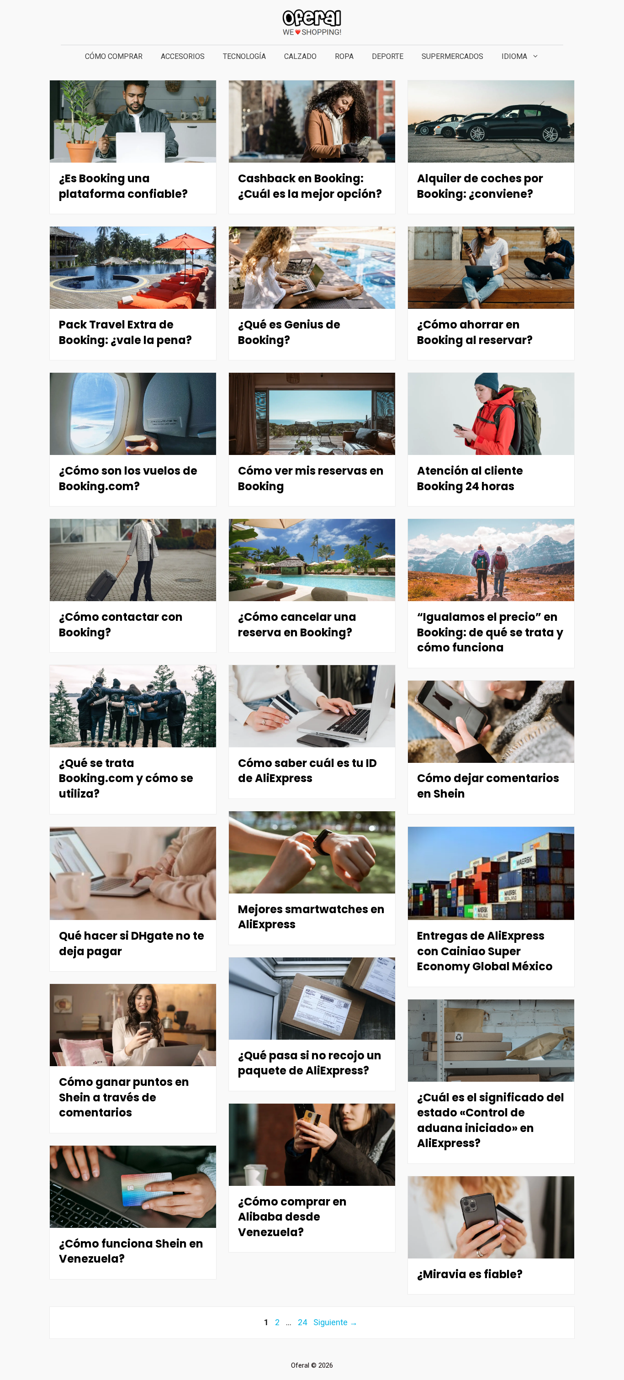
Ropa (344, 56)
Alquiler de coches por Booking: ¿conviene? (480, 186)
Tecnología (244, 56)
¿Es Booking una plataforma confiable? (123, 186)
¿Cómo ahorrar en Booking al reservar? (475, 332)
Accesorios (183, 56)
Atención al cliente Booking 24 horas (470, 478)
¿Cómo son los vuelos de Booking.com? (128, 478)
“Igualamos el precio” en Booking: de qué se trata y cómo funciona (490, 632)
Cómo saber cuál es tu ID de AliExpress (307, 771)
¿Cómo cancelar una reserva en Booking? (297, 624)
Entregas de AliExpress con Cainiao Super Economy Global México (485, 951)
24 (303, 1322)
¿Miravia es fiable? (470, 1274)
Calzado (300, 56)
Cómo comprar (114, 56)
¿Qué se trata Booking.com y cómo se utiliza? (126, 778)
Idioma (514, 56)
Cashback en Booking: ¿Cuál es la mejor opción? (310, 186)
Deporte (387, 56)
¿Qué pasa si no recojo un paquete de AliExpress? (309, 1063)
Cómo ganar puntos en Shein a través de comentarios (124, 1097)
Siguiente (335, 1322)
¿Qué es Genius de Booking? (289, 332)
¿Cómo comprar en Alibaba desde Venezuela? (292, 1217)
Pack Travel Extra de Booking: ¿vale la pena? (125, 332)
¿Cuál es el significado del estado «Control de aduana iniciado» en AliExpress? (490, 1120)
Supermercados (452, 56)
